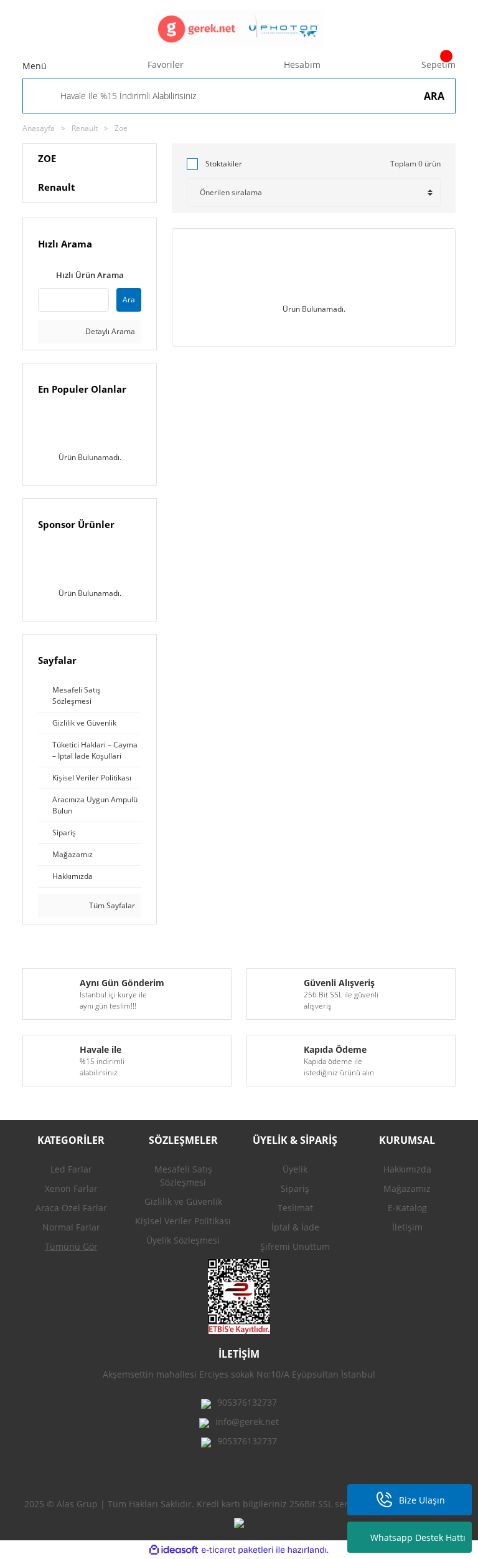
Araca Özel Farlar (71, 1208)
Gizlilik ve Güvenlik (183, 1201)
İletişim (407, 1227)
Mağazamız (407, 1188)
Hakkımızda (407, 1169)
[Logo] (239, 28)
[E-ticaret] (237, 1549)
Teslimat (295, 1208)
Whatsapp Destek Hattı (418, 1537)
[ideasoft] (174, 1550)
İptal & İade (295, 1227)
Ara (129, 299)
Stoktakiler (223, 163)
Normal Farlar (71, 1227)
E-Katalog (407, 1208)
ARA (434, 96)
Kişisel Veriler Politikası (183, 1221)
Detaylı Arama (109, 331)
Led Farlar (71, 1169)
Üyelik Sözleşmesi (183, 1240)
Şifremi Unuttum (295, 1246)
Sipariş (295, 1188)
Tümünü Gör (71, 1246)
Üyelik (295, 1169)
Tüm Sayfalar (111, 905)
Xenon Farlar (71, 1188)
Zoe (121, 128)
